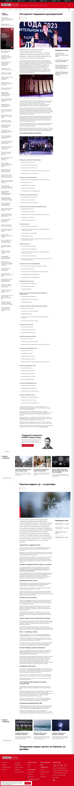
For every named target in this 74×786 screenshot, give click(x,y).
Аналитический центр (25, 5)
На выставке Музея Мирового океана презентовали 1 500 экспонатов (6, 100)
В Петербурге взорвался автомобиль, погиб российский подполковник (7, 83)
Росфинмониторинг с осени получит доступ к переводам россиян (6, 116)
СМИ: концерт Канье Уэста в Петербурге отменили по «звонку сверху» (6, 126)
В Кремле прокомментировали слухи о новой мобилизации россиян (6, 110)
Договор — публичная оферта (59, 775)
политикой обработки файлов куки (7, 784)
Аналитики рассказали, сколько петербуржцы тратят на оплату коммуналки (7, 181)
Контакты (45, 5)
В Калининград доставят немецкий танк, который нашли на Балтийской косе (7, 131)
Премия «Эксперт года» (34, 5)
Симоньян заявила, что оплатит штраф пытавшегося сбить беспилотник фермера (7, 280)
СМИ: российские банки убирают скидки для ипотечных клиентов (7, 274)
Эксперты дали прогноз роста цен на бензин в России (6, 89)
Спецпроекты (43, 776)
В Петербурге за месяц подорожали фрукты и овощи (6, 69)
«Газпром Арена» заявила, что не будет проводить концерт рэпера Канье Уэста (6, 215)
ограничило (28, 600)
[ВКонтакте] (68, 18)
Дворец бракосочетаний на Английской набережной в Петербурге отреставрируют (6, 198)
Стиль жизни (38, 9)
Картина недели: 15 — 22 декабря (37, 484)
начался (28, 622)
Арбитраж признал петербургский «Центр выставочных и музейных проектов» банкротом (5, 94)
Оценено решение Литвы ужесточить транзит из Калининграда (5, 269)
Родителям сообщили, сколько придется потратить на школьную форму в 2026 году (6, 297)
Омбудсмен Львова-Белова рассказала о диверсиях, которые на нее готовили (6, 170)
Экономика (4, 9)
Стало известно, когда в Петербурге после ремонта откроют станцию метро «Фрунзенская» (6, 57)
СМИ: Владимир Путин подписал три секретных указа (6, 25)
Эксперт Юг (30, 774)
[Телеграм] (64, 18)
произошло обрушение (24, 651)
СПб (28, 767)
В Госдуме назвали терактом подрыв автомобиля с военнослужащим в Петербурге (6, 64)
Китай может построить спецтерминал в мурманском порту (6, 246)
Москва (29, 764)
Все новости (7, 451)
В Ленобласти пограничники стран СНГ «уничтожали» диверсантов (6, 153)
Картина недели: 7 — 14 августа (62, 528)
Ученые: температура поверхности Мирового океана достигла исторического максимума (7, 165)
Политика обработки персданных (60, 772)
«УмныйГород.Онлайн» (43, 426)
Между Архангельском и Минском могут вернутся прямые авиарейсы (6, 105)
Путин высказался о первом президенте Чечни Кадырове (6, 225)
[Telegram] (65, 765)
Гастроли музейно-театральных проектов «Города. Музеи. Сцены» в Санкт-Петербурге (62, 67)
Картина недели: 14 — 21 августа (62, 523)
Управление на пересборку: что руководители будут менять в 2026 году (62, 73)
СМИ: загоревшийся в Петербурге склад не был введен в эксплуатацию (6, 257)
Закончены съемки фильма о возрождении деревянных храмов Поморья (6, 137)
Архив (41, 5)
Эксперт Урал (30, 776)
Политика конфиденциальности (59, 768)
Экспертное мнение (18, 9)
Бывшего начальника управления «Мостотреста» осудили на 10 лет (7, 209)
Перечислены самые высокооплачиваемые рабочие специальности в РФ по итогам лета (7, 19)
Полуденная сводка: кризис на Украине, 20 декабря (58, 734)
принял (24, 583)
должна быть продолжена (33, 687)
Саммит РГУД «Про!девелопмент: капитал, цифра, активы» (61, 55)
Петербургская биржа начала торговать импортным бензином (6, 291)
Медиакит (42, 774)
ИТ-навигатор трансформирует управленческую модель (62, 61)
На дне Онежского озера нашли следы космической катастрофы (7, 158)
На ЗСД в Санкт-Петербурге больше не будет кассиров (6, 73)
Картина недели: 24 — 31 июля (61, 537)
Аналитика (26, 9)
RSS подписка (56, 777)
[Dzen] (55, 765)
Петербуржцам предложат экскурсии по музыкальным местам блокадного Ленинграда (7, 303)
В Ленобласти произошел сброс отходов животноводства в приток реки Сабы (7, 142)
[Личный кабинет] (69, 5)
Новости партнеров (53, 9)
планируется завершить (36, 708)
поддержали (40, 547)
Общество (10, 9)
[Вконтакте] (58, 765)
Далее (21, 482)
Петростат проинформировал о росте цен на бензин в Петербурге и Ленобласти (6, 241)
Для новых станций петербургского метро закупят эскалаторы (6, 235)
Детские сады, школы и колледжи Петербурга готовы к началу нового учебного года (7, 186)
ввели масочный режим (36, 668)
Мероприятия (44, 9)
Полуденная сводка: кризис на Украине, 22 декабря (22, 734)
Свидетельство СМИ (44, 771)
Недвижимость (18, 769)
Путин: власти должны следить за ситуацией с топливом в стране (6, 230)
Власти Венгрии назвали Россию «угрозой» (5, 52)
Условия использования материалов (60, 770)
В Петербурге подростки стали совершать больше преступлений (7, 78)
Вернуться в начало (7, 478)
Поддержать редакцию (27, 445)
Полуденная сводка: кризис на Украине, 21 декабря (40, 734)
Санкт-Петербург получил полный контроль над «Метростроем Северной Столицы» (6, 309)
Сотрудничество (44, 767)
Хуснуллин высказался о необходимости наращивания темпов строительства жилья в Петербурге (7, 263)
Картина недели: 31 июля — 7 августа (61, 533)
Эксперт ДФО (31, 771)
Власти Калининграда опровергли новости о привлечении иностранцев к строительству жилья (6, 193)
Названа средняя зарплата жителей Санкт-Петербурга (6, 121)
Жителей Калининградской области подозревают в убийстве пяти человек (6, 204)
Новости (31, 9)
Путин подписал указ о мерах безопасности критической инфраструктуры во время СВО (7, 176)
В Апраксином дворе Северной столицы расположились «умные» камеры (7, 147)
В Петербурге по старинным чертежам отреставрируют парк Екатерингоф (6, 285)
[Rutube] (61, 765)
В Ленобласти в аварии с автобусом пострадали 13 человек (5, 252)
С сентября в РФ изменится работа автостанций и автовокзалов (6, 220)
